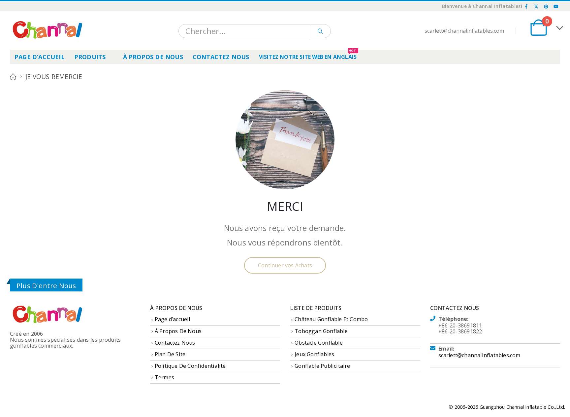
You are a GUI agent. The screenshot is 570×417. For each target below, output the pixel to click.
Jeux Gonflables (314, 354)
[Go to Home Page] (13, 76)
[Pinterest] (546, 6)
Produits (90, 57)
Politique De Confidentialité (190, 365)
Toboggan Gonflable (321, 331)
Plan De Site (170, 354)
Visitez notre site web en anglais (308, 55)
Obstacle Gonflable (319, 342)
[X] (536, 6)
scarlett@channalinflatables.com (479, 355)
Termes (164, 377)
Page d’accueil (40, 57)
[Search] (320, 31)
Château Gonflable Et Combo (331, 319)
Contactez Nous (221, 57)
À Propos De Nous (153, 57)
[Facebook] (526, 6)
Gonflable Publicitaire (322, 365)
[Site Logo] (46, 30)
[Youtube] (556, 6)
